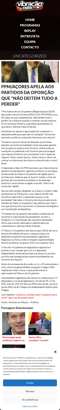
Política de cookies (30, 406)
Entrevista (30, 36)
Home (30, 20)
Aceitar (30, 383)
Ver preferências (30, 399)
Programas (30, 25)
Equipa (30, 42)
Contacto (30, 47)
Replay (30, 31)
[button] (55, 351)
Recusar (30, 391)
